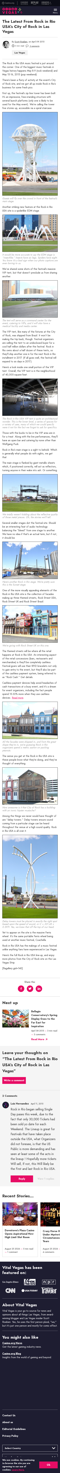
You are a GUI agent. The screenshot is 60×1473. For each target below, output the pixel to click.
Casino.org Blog (11, 1353)
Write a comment (14, 1080)
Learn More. (18, 1469)
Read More (37, 1039)
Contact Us (8, 1415)
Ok (48, 1465)
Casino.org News (12, 1343)
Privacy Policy (10, 1436)
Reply (22, 1179)
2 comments (34, 46)
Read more (17, 698)
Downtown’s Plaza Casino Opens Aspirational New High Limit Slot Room (19, 1234)
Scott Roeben (21, 41)
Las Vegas (19, 52)
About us (7, 1422)
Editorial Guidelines (14, 1429)
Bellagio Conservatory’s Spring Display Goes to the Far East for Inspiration (44, 1019)
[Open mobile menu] (55, 10)
